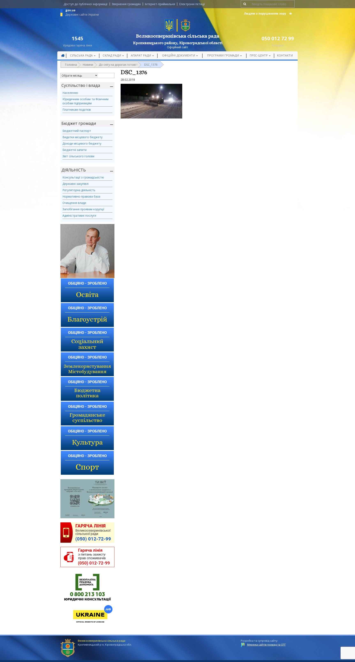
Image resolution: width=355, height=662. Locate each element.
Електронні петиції (192, 4)
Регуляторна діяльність (78, 190)
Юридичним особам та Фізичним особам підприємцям (85, 101)
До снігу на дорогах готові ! (118, 65)
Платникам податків (76, 109)
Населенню (70, 93)
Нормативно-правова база (81, 196)
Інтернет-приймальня (160, 4)
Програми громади (223, 55)
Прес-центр (259, 55)
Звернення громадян (126, 4)
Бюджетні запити (74, 150)
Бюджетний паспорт (76, 131)
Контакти (285, 55)
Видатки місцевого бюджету (82, 137)
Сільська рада (81, 55)
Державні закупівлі (75, 184)
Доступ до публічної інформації (86, 4)
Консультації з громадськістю (83, 177)
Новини (88, 65)
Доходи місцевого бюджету (81, 143)
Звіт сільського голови (78, 156)
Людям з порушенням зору (265, 13)
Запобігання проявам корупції (83, 209)
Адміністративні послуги (79, 215)
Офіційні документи (179, 55)
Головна (71, 65)
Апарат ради (141, 55)
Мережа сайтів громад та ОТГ (266, 644)
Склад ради (112, 55)
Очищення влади (74, 203)
